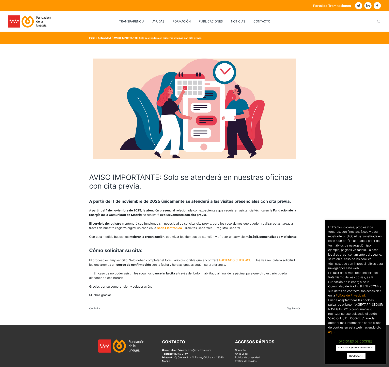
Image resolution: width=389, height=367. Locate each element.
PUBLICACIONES (211, 21)
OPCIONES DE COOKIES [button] (356, 341)
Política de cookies (245, 361)
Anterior (95, 308)
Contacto (240, 350)
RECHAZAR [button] (356, 355)
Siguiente (292, 308)
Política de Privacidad (350, 295)
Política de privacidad (247, 357)
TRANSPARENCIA (131, 21)
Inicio (92, 37)
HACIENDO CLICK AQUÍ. (236, 260)
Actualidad (104, 37)
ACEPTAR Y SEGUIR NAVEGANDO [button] (355, 347)
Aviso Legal (241, 353)
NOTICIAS (238, 21)
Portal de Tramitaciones (332, 6)
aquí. (331, 332)
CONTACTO (261, 21)
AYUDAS (158, 21)
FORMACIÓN (182, 21)
